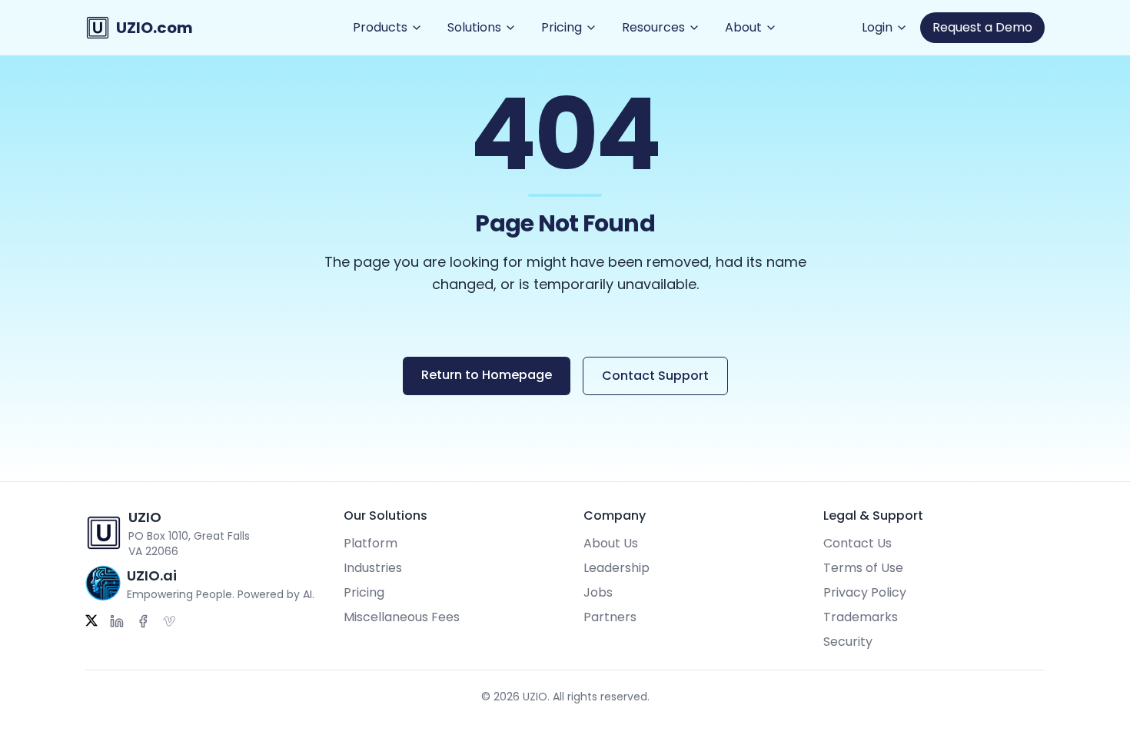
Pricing (561, 27)
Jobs (598, 592)
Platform (370, 543)
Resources (653, 27)
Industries (373, 568)
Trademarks (860, 617)
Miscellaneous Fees (402, 617)
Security (847, 641)
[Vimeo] (169, 621)
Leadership (616, 568)
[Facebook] (143, 621)
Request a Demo (982, 27)
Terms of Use (863, 568)
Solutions (474, 27)
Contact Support (655, 375)
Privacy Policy (864, 592)
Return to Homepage (486, 375)
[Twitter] (91, 621)
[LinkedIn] (117, 621)
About (743, 27)
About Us (610, 543)
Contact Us (857, 543)
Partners (609, 617)
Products (380, 27)
